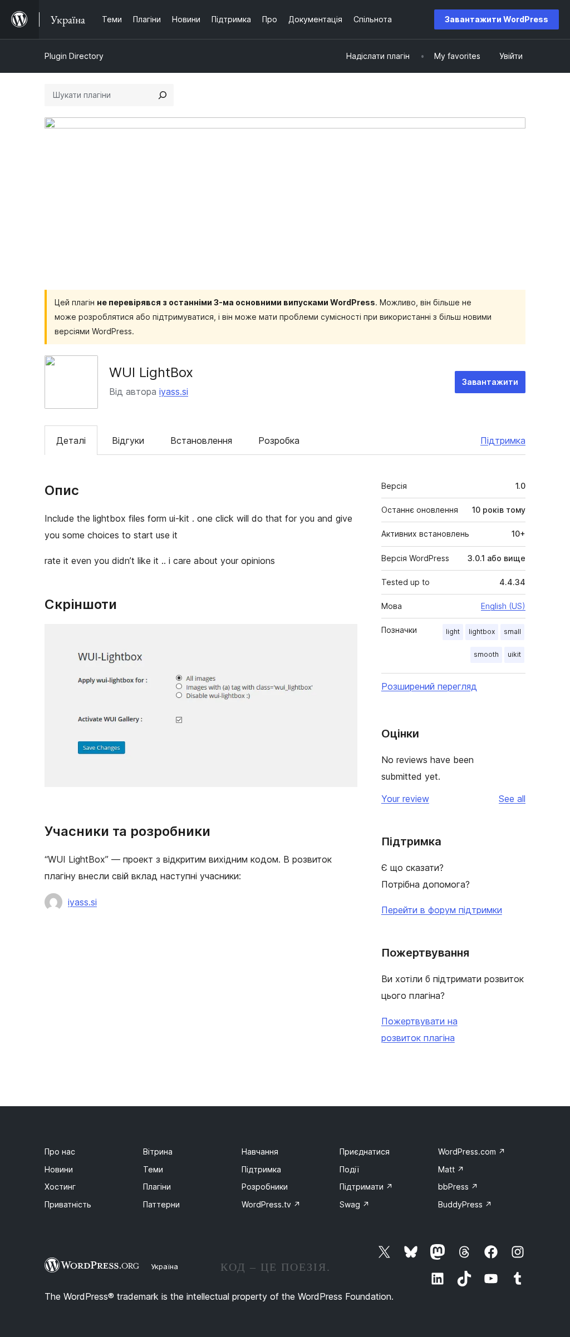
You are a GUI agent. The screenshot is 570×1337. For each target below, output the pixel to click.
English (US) (503, 606)
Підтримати (366, 1186)
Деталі (71, 440)
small (512, 631)
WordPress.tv (271, 1204)
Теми (153, 1169)
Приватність (68, 1204)
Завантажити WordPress (496, 19)
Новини (59, 1169)
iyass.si (173, 391)
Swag (355, 1204)
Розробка (278, 440)
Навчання (260, 1151)
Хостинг (60, 1186)
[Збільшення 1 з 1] (342, 639)
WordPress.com (471, 1151)
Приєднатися (365, 1151)
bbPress (458, 1186)
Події (349, 1169)
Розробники (265, 1186)
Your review (405, 798)
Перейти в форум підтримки (441, 909)
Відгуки (128, 440)
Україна (164, 1266)
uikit (514, 654)
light (453, 631)
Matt (451, 1169)
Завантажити (490, 382)
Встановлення (201, 440)
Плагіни (157, 1186)
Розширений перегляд (429, 686)
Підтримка (502, 440)
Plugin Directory (74, 56)
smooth (486, 654)
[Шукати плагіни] (162, 95)
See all (512, 798)
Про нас (60, 1151)
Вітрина (158, 1151)
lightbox (482, 631)
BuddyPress (465, 1204)
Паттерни (161, 1204)
